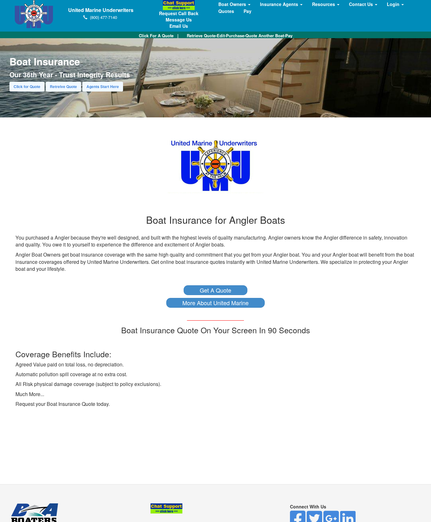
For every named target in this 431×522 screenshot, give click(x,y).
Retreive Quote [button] (63, 86)
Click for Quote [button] (27, 86)
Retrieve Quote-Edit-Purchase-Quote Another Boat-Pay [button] (239, 35)
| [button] (159, 35)
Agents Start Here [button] (102, 86)
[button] (215, 290)
